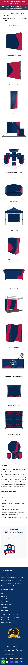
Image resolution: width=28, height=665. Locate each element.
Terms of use (4, 607)
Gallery (19, 646)
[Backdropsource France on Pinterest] (13, 650)
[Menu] (3, 7)
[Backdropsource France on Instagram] (17, 650)
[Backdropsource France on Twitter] (5, 650)
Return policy (4, 599)
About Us (3, 593)
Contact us (4, 596)
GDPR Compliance (6, 604)
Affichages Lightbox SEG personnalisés (11, 580)
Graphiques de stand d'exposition (10, 586)
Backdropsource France (15, 655)
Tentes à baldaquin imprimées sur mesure (12, 583)
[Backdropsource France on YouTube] (21, 650)
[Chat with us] (14, 549)
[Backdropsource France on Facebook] (9, 650)
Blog (14, 646)
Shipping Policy (5, 601)
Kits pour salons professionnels (9, 574)
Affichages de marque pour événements (12, 577)
